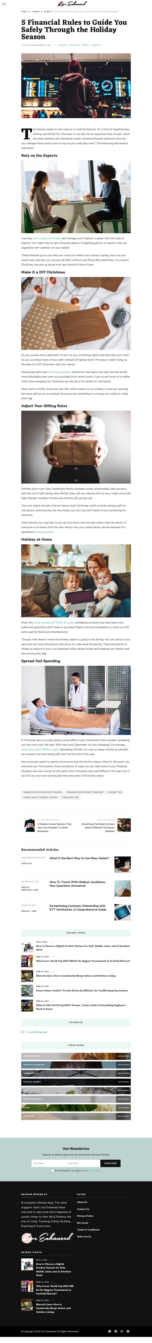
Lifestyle (74, 45)
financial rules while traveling (85, 792)
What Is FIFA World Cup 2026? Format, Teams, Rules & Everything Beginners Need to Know (81, 1007)
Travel (86, 45)
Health (63, 45)
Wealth (96, 45)
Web (34, 911)
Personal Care (29, 890)
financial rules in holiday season (42, 792)
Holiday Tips (115, 792)
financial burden (44, 532)
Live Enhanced (38, 1032)
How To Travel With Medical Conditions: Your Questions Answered (77, 884)
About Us (82, 1202)
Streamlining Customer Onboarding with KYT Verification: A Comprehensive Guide (77, 908)
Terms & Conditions (88, 1230)
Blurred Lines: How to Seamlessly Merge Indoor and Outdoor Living (76, 976)
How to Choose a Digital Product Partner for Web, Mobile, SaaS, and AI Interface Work (83, 948)
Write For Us (84, 1237)
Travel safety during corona (40, 797)
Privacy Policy (94, 1170)
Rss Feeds (82, 1223)
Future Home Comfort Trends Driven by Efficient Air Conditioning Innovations (82, 991)
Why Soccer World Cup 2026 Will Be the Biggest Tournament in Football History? (83, 961)
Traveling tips (70, 797)
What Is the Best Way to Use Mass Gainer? (79, 858)
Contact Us (83, 1209)
